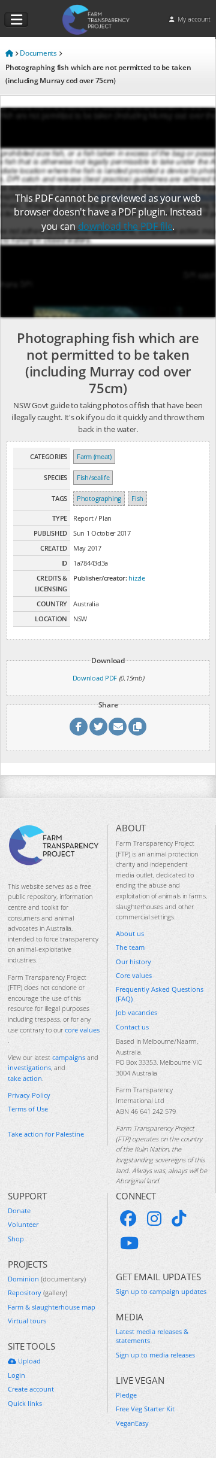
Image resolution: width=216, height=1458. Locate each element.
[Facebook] (128, 1218)
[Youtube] (129, 1243)
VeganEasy (132, 1422)
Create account (31, 1388)
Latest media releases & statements (152, 1336)
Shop (16, 1238)
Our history (133, 961)
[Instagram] (154, 1218)
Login (16, 1375)
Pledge (126, 1394)
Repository (37, 1292)
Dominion (47, 1278)
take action (25, 1078)
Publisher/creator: (100, 577)
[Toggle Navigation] (16, 20)
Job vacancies (136, 1012)
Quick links (25, 1403)
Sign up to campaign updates (161, 1291)
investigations (29, 1067)
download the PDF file (125, 226)
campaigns (68, 1057)
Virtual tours (27, 1320)
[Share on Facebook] (79, 727)
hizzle (136, 577)
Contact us (132, 1026)
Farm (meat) (94, 456)
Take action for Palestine (46, 1133)
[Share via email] (118, 727)
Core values (134, 975)
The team (130, 947)
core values (82, 1029)
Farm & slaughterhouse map (51, 1306)
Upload (28, 1360)
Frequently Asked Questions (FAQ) (159, 994)
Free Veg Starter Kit (145, 1408)
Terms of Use (28, 1108)
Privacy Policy (29, 1095)
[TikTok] (178, 1218)
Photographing (99, 498)
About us (130, 933)
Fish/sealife (93, 477)
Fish (137, 498)
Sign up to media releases (155, 1354)
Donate (19, 1210)
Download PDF (95, 677)
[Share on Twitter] (98, 727)
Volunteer (23, 1224)
